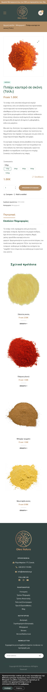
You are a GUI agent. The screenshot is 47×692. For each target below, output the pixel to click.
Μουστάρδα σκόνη (23, 501)
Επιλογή (23, 324)
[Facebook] (19, 580)
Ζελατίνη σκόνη (23, 314)
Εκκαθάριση (39, 177)
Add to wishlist (21, 194)
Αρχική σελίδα (8, 25)
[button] (38, 41)
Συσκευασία (8, 162)
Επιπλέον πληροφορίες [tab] (16, 221)
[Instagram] (23, 580)
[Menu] (4, 13)
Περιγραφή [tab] (9, 214)
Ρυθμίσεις (19, 688)
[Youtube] (28, 580)
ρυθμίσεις (25, 684)
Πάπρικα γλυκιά (23, 377)
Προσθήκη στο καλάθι (30, 188)
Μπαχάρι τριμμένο (23, 439)
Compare (9, 194)
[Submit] (40, 655)
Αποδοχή (7, 688)
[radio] (7, 169)
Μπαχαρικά (20, 25)
